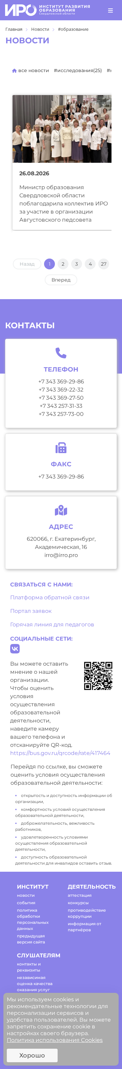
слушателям (36, 955)
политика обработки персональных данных (32, 919)
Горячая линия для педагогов (52, 624)
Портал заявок (31, 611)
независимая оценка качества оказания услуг (35, 983)
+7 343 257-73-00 (61, 414)
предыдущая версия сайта (31, 938)
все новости (33, 70)
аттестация (80, 895)
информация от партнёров (84, 926)
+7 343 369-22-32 (61, 389)
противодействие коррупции (87, 913)
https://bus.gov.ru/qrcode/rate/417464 (60, 753)
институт (32, 887)
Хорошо (32, 1055)
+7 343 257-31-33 (61, 406)
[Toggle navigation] (110, 10)
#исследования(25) (78, 70)
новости (26, 895)
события (26, 902)
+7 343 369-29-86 (61, 381)
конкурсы (78, 902)
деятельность (87, 887)
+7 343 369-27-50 (61, 398)
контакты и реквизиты (29, 967)
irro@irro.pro (61, 555)
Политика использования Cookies (55, 1040)
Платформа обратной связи (49, 597)
